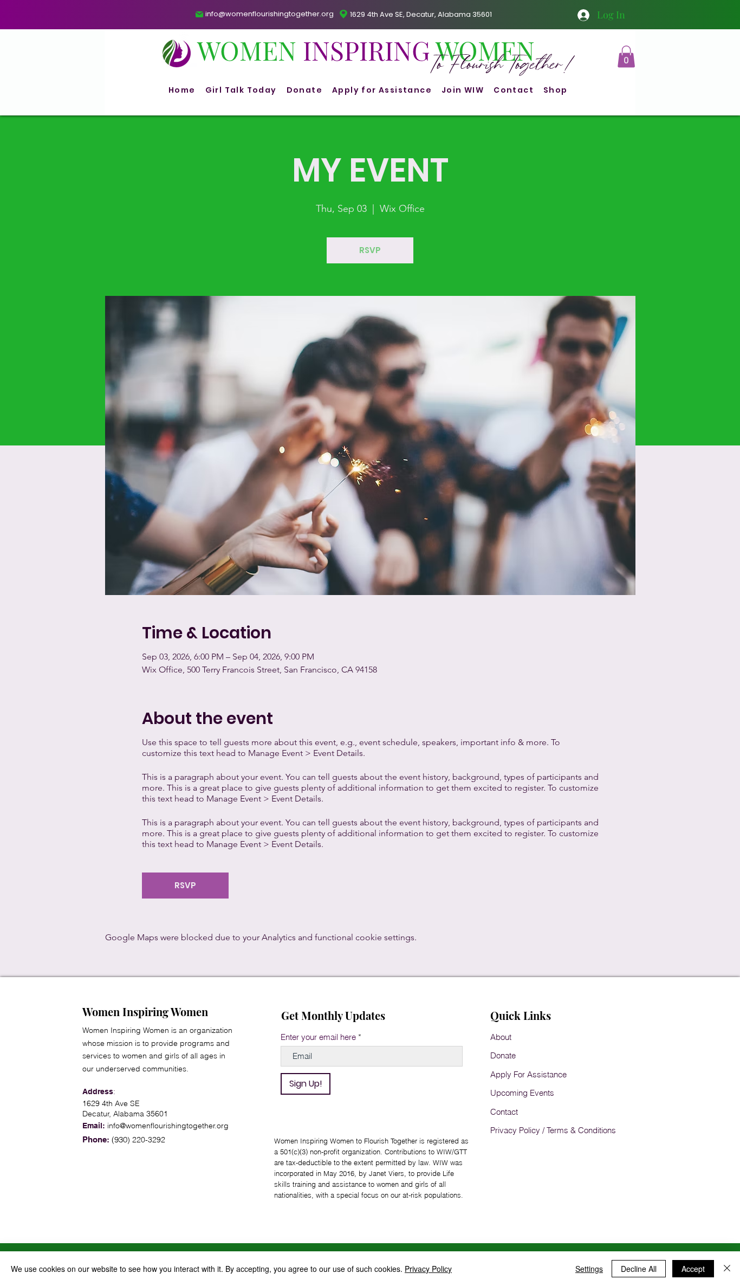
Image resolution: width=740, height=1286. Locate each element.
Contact (504, 1112)
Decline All (639, 1268)
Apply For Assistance (528, 1074)
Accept (693, 1268)
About (500, 1037)
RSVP (370, 250)
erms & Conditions (583, 1130)
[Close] (726, 1268)
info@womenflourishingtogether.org (269, 14)
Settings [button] (589, 1268)
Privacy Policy (515, 1130)
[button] (626, 57)
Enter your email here (318, 1037)
